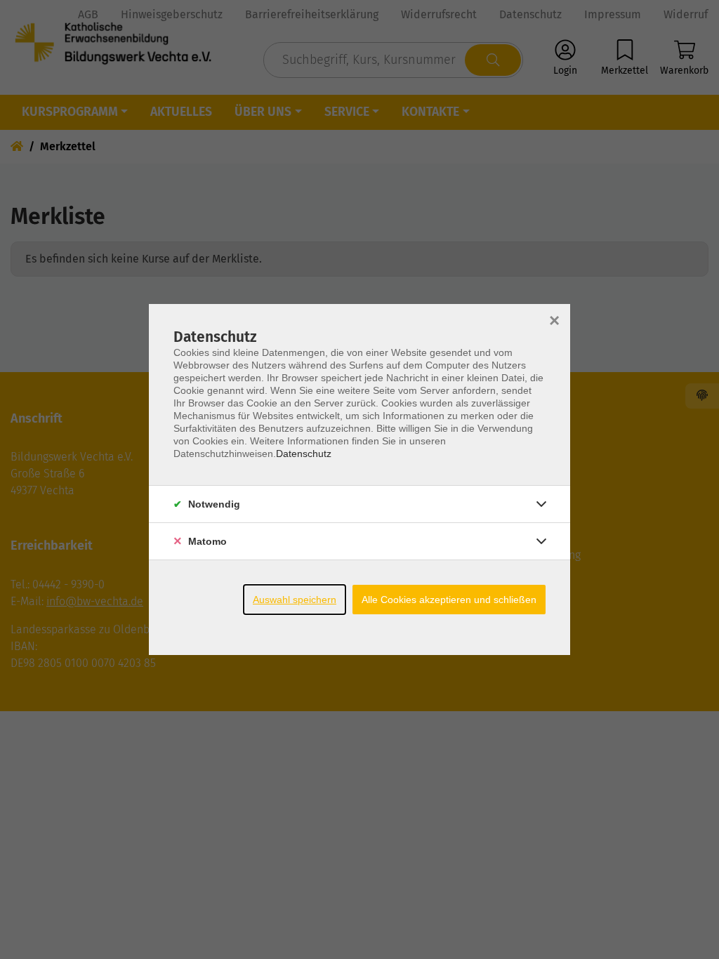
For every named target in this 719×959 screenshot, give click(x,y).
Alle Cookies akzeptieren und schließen (449, 599)
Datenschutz (303, 453)
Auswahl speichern (294, 599)
